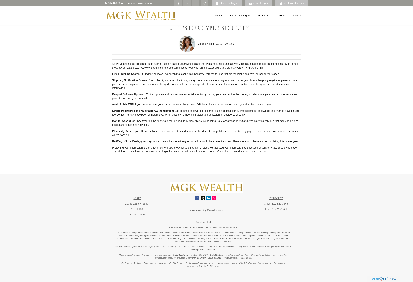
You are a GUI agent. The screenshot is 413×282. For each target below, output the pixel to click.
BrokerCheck (231, 227)
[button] (217, 15)
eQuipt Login (260, 3)
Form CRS (206, 222)
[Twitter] (178, 3)
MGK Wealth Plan (293, 3)
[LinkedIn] (187, 3)
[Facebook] (195, 3)
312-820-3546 (116, 3)
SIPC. (206, 255)
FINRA (200, 255)
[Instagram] (214, 198)
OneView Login (228, 3)
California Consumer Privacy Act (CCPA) (204, 247)
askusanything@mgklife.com (143, 3)
